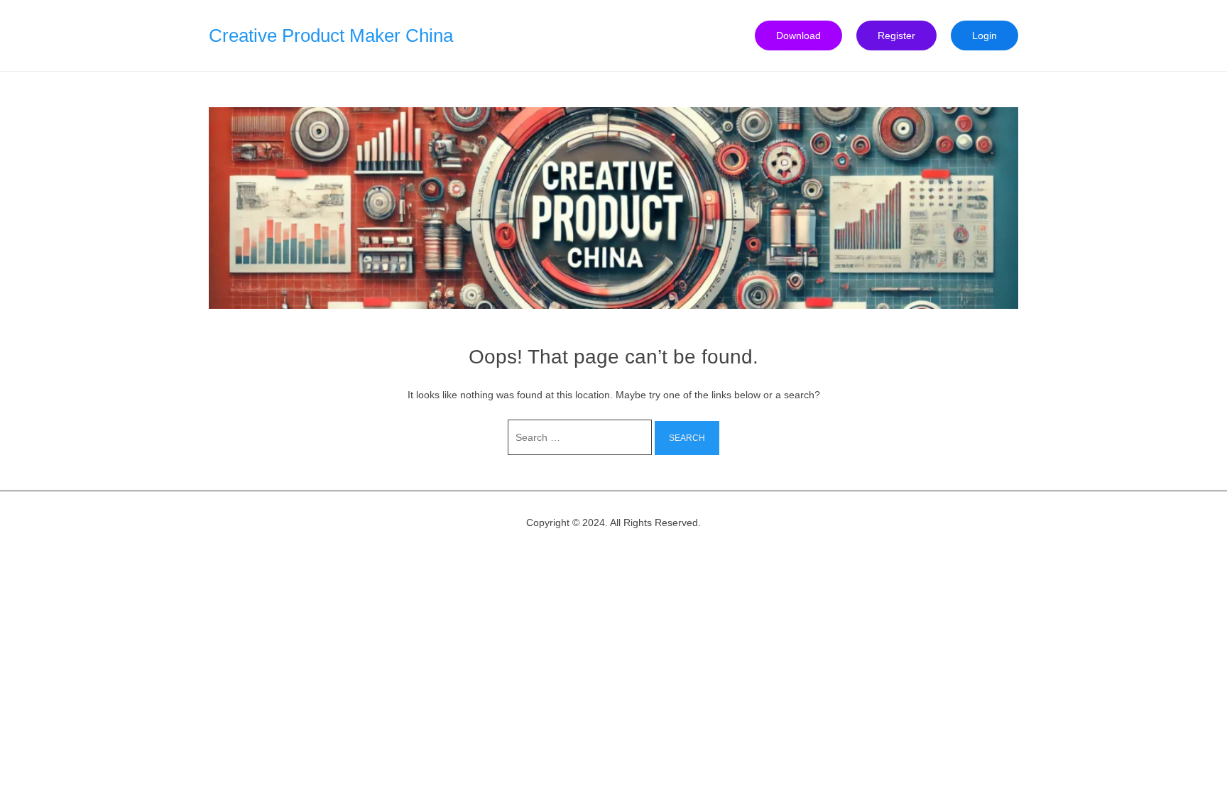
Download (798, 35)
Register (896, 35)
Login (984, 35)
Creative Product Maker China (331, 35)
